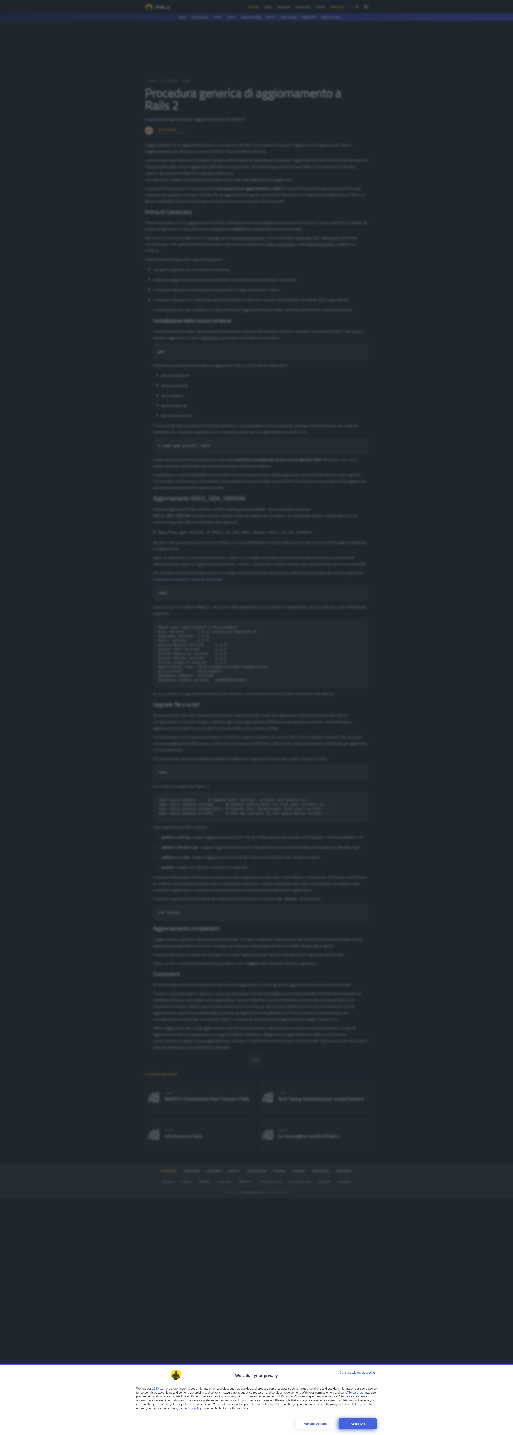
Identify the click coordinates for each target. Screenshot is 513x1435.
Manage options (315, 1423)
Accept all (358, 1423)
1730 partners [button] (161, 1388)
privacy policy (193, 1408)
